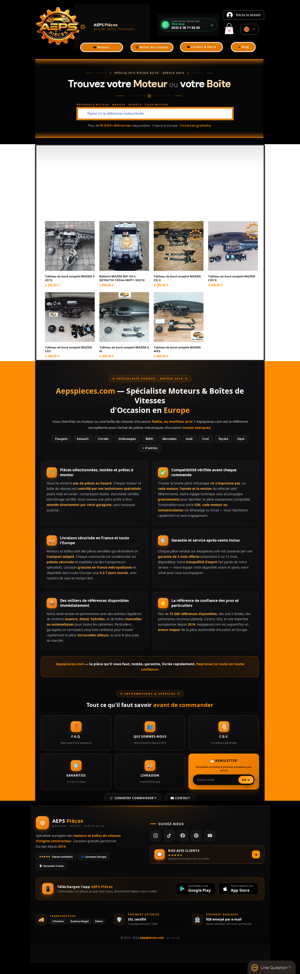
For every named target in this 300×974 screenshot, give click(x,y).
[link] (229, 28)
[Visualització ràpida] (70, 246)
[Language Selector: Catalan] (249, 29)
